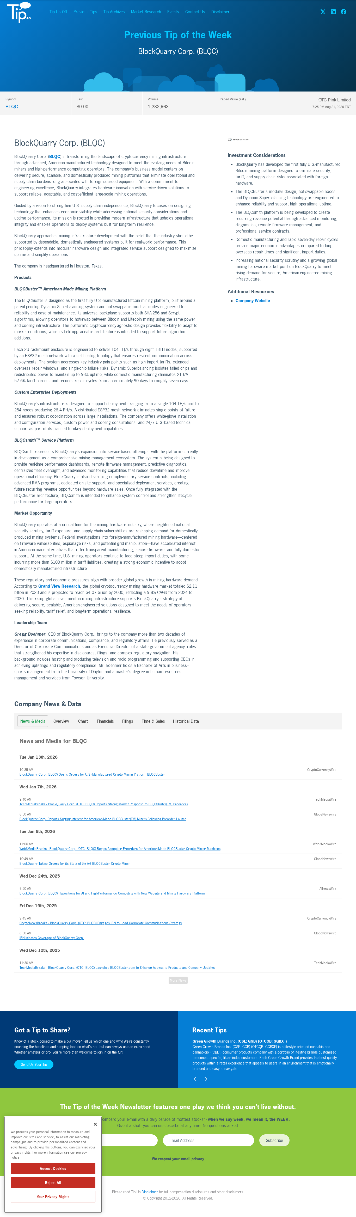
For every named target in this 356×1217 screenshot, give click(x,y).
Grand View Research (59, 586)
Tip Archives (114, 12)
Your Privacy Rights (53, 1196)
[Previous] (195, 1079)
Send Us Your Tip (34, 1064)
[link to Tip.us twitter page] (323, 11)
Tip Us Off (58, 12)
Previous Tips (85, 12)
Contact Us (195, 12)
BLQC (11, 106)
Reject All (53, 1182)
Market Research (146, 12)
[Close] (95, 1124)
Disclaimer (220, 12)
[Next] (206, 1079)
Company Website (253, 300)
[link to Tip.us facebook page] (343, 11)
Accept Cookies (53, 1168)
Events (173, 12)
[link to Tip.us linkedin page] (333, 11)
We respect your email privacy (178, 1158)
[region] (53, 1164)
